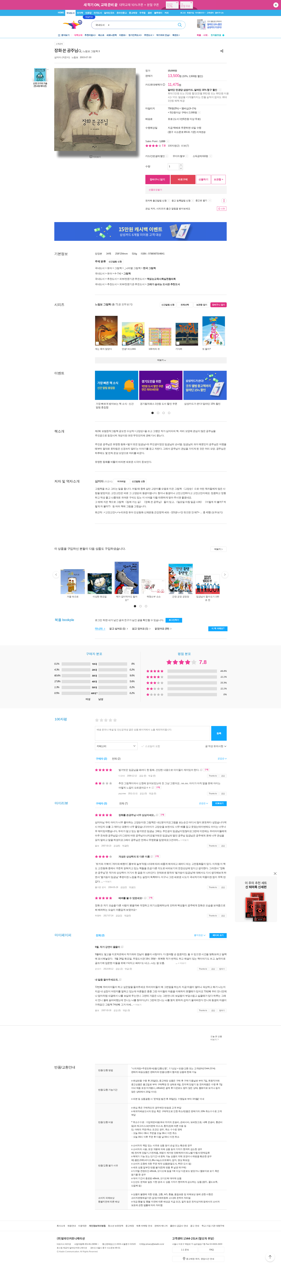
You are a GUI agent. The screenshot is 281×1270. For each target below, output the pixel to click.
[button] (152, 413)
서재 (205, 35)
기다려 (178, 349)
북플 (199, 35)
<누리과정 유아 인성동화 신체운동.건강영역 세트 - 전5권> (148, 512)
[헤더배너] (210, 24)
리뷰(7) (185, 145)
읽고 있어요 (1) (140, 628)
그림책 (118, 268)
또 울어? (206, 349)
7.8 (164, 145)
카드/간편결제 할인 (155, 156)
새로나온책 (112, 35)
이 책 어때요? (218, 628)
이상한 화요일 (100, 596)
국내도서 (70, 13)
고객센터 (210, 13)
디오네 (122, 776)
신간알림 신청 (115, 261)
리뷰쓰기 (219, 803)
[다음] (125, 109)
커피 (167, 13)
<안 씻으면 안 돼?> (189, 512)
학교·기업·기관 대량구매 (213, 1226)
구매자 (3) (101, 803)
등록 (219, 733)
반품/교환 (183, 1068)
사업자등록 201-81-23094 (85, 1244)
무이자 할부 (179, 156)
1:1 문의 (185, 1250)
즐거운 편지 (100, 887)
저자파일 (121, 481)
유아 (109, 268)
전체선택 (185, 304)
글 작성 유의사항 (214, 746)
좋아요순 (199, 935)
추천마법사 (90, 35)
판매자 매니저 (160, 1226)
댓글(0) (125, 846)
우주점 (142, 13)
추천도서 (148, 35)
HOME (61, 12)
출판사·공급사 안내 (179, 1226)
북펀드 (175, 35)
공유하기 (222, 51)
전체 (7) (123, 803)
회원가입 (190, 13)
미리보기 (97, 157)
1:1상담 (172, 1068)
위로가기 (270, 1257)
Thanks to (213, 776)
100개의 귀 (154, 349)
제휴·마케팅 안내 (144, 1226)
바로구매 (183, 179)
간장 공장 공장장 (180, 596)
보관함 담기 (201, 304)
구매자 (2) (101, 758)
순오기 (98, 969)
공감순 (202, 803)
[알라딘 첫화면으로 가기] (74, 24)
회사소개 (61, 1226)
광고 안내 (194, 1226)
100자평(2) (174, 145)
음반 (150, 13)
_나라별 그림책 (132, 268)
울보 (97, 846)
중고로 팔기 (201, 200)
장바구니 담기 (157, 179)
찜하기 (222, 969)
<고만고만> (110, 512)
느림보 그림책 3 (91, 51)
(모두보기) (217, 512)
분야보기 (65, 35)
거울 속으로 (73, 596)
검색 (179, 25)
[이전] (64, 109)
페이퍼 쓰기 (218, 935)
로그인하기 (174, 620)
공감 (223, 776)
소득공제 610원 (201, 156)
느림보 (75, 57)
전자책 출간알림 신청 (156, 200)
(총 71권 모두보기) (122, 304)
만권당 (88, 13)
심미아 (57, 57)
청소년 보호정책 (115, 1226)
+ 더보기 (184, 840)
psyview (122, 793)
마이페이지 (199, 13)
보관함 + (218, 179)
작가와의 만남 (162, 35)
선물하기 (203, 179)
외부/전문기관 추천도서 (131, 278)
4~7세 (117, 273)
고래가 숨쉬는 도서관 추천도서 (163, 284)
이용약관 (82, 1226)
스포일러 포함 (153, 746)
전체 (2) (116, 758)
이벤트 (122, 35)
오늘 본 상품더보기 (216, 1038)
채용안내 (71, 1226)
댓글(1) (132, 887)
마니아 (99, 628)
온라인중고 (122, 13)
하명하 (98, 915)
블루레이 (158, 13)
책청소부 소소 (154, 596)
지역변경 (201, 132)
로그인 (183, 13)
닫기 (276, 5)
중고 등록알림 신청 (181, 200)
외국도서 (98, 13)
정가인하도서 (134, 35)
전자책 (80, 13)
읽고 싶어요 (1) (117, 628)
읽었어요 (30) (162, 628)
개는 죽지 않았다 (103, 349)
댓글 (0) (151, 776)
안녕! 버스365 (129, 349)
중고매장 (133, 13)
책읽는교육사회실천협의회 (161, 278)
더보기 (217, 549)
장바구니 (219, 13)
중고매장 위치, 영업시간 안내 (200, 1259)
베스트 (101, 35)
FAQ (211, 1250)
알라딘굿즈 (109, 13)
